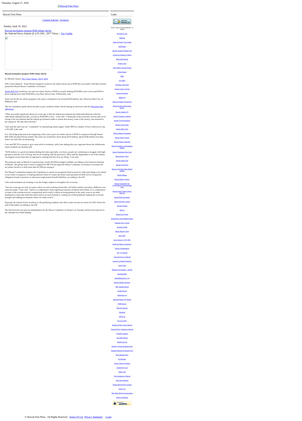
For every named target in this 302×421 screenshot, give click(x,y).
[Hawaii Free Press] (68, 6)
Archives (64, 20)
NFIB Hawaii (122, 304)
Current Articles (50, 20)
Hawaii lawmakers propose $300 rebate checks (28, 30)
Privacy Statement (93, 417)
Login (109, 417)
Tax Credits (66, 33)
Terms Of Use (76, 417)
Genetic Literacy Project (122, 89)
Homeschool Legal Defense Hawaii (122, 218)
